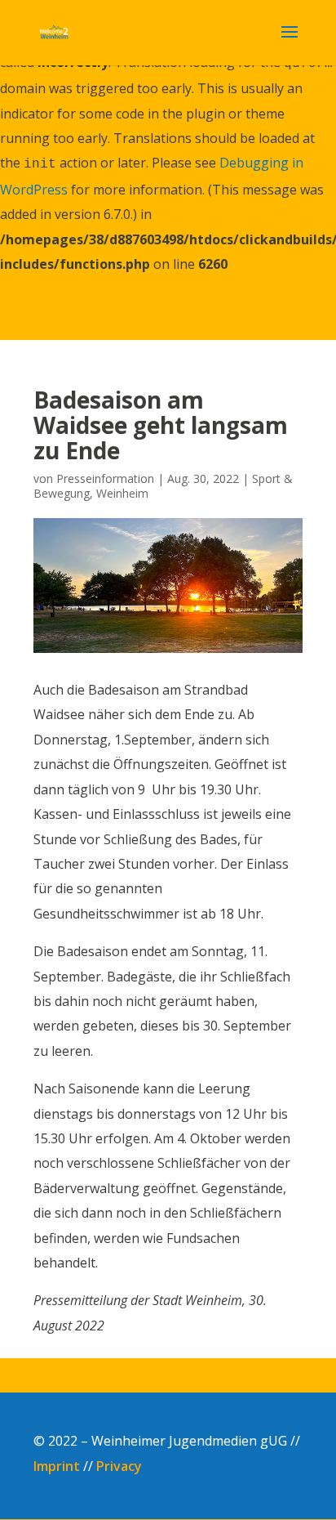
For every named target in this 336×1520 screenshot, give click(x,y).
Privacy (119, 1466)
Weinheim (122, 493)
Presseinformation (105, 478)
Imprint (56, 1466)
